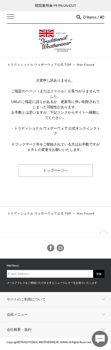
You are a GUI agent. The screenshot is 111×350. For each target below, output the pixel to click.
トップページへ (55, 170)
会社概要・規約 (19, 329)
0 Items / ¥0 (93, 17)
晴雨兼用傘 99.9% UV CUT (55, 5)
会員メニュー (17, 314)
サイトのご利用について (26, 299)
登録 (99, 273)
